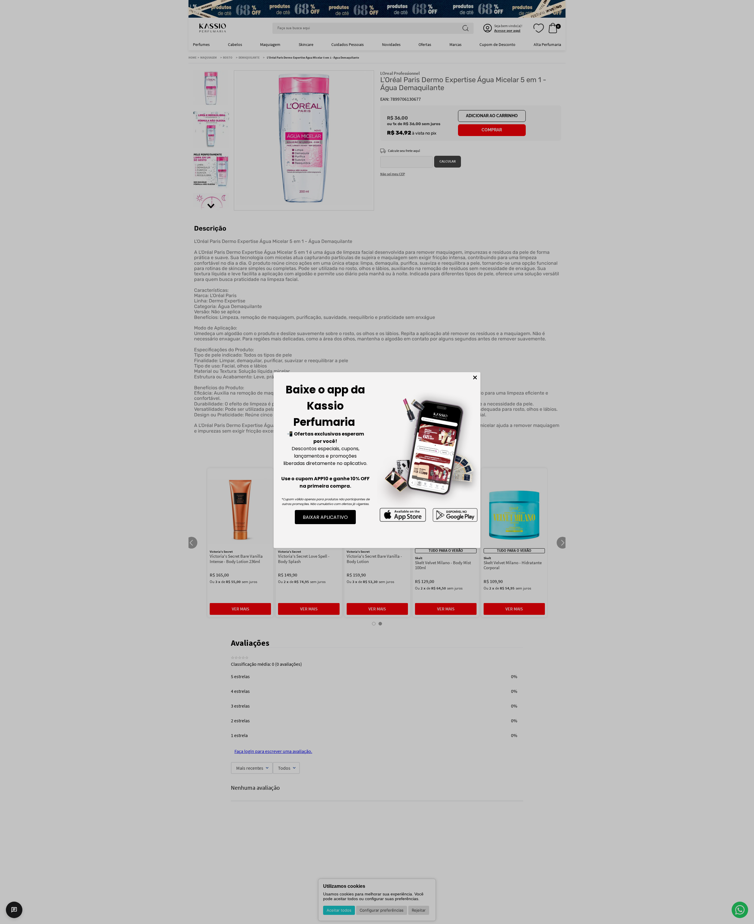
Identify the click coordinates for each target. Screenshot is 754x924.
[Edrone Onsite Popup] (377, 462)
